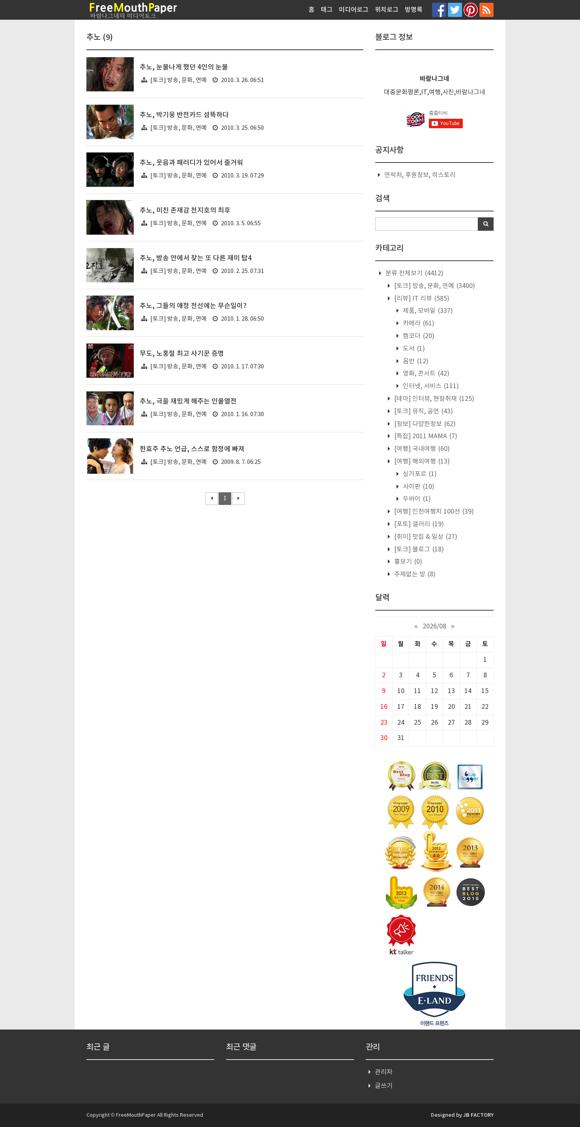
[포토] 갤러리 (418, 524)
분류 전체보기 (413, 273)
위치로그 (387, 9)
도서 (413, 348)
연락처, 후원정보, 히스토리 (420, 175)
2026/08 (434, 626)
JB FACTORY (478, 1115)
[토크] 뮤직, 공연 (423, 411)
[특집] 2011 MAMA (425, 436)
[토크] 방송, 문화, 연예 (178, 80)
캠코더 (417, 336)
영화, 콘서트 (425, 373)
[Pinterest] (471, 9)
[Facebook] (439, 9)
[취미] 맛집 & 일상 (425, 536)
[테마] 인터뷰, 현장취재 (433, 398)
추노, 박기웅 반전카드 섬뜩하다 (184, 115)
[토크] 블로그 (418, 549)
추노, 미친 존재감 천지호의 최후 (185, 211)
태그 (327, 9)
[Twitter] (455, 9)
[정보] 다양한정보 (424, 424)
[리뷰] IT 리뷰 (421, 298)
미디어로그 (354, 9)
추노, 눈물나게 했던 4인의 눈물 (184, 67)
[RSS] (486, 9)
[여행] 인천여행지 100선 (433, 511)
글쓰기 (384, 1086)
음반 (414, 361)
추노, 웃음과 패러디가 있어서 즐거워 (191, 163)
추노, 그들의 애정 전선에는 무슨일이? (193, 306)
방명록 (414, 9)
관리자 (384, 1072)
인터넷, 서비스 (430, 386)
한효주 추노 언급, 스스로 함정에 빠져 (192, 449)
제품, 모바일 (427, 310)
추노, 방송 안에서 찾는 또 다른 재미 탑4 (196, 258)
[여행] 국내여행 (421, 448)
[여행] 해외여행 (421, 461)
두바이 (416, 499)
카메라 (417, 323)
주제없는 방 (414, 574)
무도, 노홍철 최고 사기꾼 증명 (182, 354)
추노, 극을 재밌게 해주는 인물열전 (188, 402)
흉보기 (407, 561)
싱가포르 (419, 474)
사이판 (417, 486)
